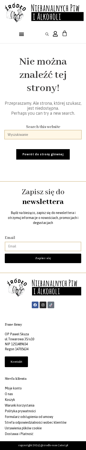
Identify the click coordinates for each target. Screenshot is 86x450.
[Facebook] (35, 305)
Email (10, 237)
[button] (22, 34)
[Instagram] (43, 305)
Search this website (43, 126)
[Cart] (65, 33)
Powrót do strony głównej (43, 154)
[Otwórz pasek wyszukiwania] (47, 34)
